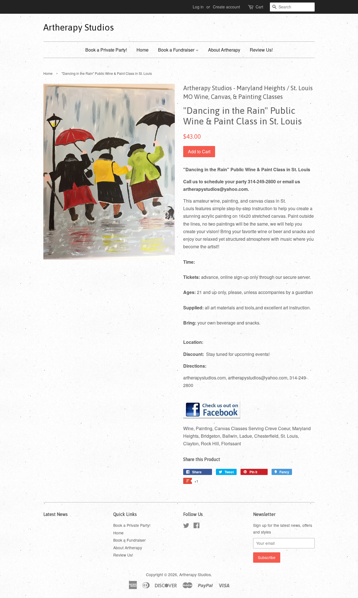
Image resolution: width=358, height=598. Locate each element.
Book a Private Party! (106, 50)
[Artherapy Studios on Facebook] (196, 526)
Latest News (55, 514)
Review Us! (261, 50)
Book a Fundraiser (177, 50)
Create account (226, 7)
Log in (198, 7)
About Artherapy (224, 50)
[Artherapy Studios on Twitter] (186, 526)
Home (142, 50)
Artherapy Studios (78, 27)
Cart (259, 7)
